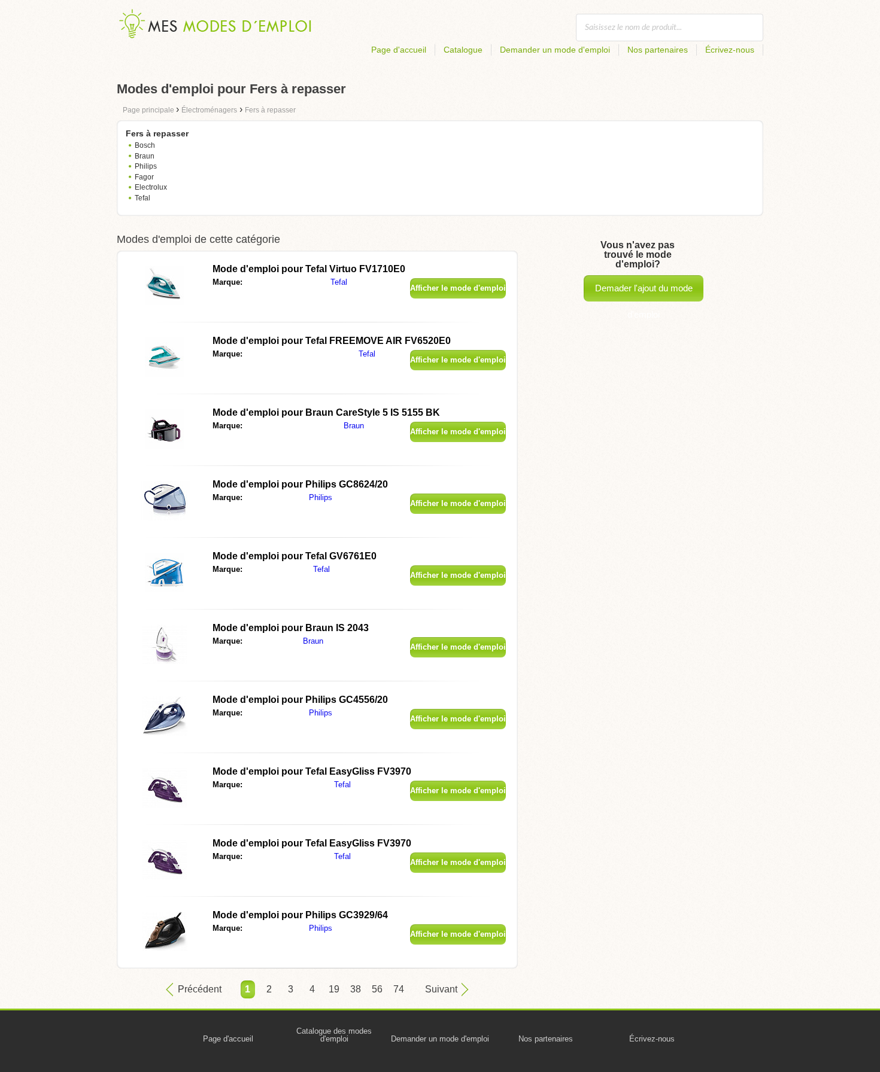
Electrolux (151, 187)
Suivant (441, 989)
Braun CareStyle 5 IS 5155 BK (326, 412)
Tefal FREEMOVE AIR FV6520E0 (332, 341)
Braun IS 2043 (291, 628)
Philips (146, 166)
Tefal (142, 198)
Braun (144, 156)
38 (355, 989)
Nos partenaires (657, 49)
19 (334, 989)
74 (398, 989)
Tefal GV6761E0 (295, 556)
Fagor (144, 177)
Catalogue (463, 49)
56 (377, 989)
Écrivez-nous (729, 49)
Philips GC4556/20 (300, 700)
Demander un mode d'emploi (555, 49)
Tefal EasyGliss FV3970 (312, 771)
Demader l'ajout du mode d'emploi (644, 292)
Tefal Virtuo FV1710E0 (309, 269)
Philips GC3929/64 (300, 915)
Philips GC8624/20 (300, 484)
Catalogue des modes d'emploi (334, 1035)
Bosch (145, 145)
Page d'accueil (398, 49)
